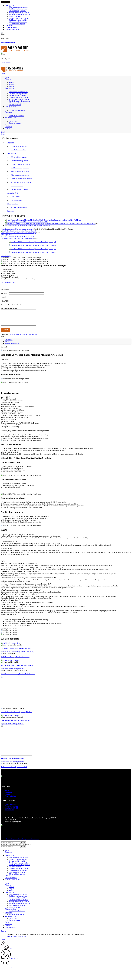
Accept (23, 936)
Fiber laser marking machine (18, 7)
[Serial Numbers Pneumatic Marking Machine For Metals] (24, 220)
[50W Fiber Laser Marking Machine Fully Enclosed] (12, 669)
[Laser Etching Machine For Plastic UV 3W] (10, 715)
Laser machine (11, 153)
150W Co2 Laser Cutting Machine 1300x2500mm (17, 238)
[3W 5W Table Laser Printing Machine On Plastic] (10, 660)
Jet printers (10, 143)
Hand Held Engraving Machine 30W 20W (40, 225)
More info (14, 936)
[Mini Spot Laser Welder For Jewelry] (12, 724)
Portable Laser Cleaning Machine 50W (14, 767)
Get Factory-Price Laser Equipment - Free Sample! (22, 839)
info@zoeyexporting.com (8, 42)
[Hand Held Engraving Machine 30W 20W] (15, 225)
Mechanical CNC (12, 193)
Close (3, 134)
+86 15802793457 (6, 63)
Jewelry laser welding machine (19, 12)
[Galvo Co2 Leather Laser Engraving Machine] (16, 706)
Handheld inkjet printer (16, 116)
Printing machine (12, 204)
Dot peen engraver (15, 123)
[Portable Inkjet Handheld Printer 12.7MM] (13, 222)
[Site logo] (14, 51)
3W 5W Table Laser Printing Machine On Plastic (17, 665)
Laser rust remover (15, 16)
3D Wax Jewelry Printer (17, 110)
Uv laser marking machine (17, 11)
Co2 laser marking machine (18, 9)
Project (11, 84)
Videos (11, 86)
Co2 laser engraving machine (18, 18)
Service (11, 82)
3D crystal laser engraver (17, 24)
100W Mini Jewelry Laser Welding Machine (16, 648)
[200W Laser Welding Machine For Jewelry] (17, 651)
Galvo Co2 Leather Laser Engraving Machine (16, 712)
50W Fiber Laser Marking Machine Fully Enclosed (18, 674)
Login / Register (10, 927)
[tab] (8, 340)
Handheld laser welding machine (19, 14)
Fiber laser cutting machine (18, 22)
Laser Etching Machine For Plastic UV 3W (15, 720)
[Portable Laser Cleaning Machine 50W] (12, 762)
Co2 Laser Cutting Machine (18, 20)
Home (3, 229)
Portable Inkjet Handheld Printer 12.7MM (34, 222)
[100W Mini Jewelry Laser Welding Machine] (10, 643)
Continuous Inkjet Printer (19, 146)
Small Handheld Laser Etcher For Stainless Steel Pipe (18, 233)
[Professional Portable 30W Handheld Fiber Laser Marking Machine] (28, 224)
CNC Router (13, 121)
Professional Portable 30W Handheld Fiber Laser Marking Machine (73, 224)
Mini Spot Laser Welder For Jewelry (13, 758)
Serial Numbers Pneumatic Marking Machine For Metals (62, 220)
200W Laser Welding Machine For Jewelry (15, 657)
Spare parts (10, 211)
